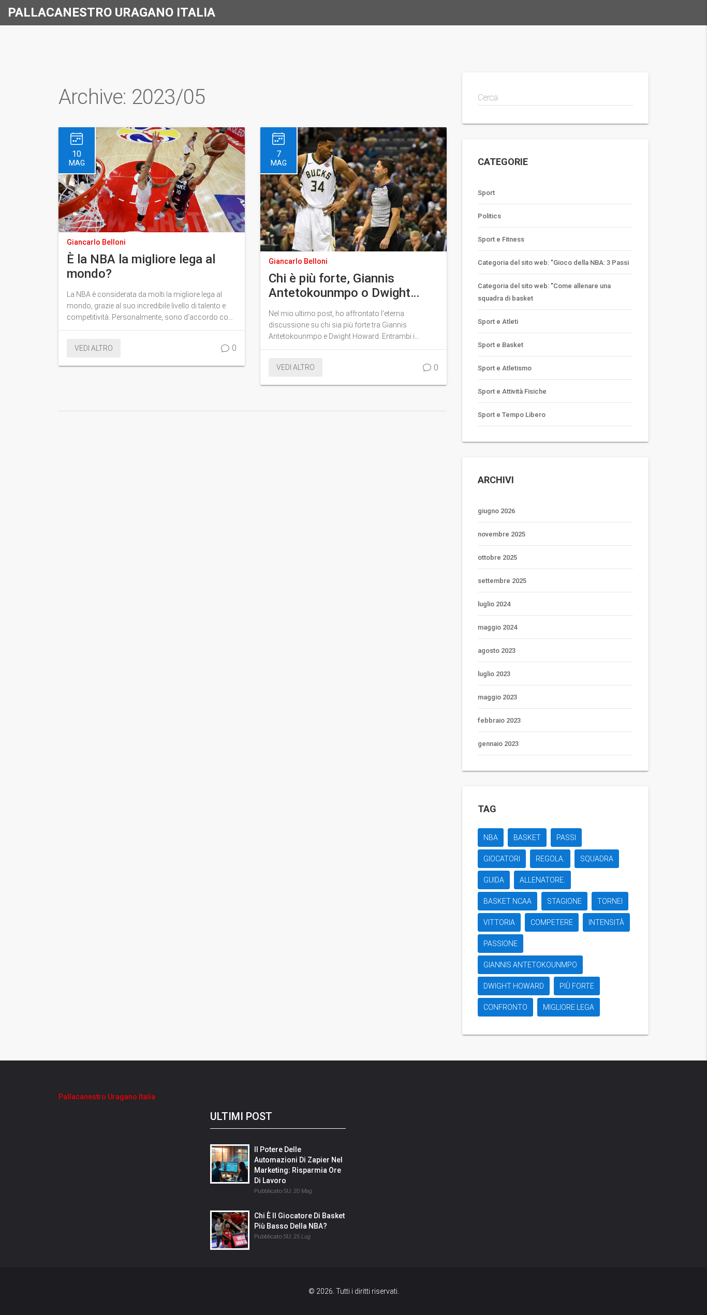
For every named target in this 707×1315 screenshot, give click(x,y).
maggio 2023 (497, 697)
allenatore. (542, 880)
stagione (564, 901)
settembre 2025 (502, 581)
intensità (606, 922)
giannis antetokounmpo (530, 965)
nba (490, 837)
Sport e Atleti (498, 321)
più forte (576, 986)
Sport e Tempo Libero (512, 415)
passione (500, 943)
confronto (505, 1007)
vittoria (499, 922)
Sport (486, 193)
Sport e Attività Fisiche (512, 391)
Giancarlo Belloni (96, 242)
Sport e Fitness (501, 239)
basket (527, 837)
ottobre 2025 (497, 557)
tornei (610, 901)
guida (493, 880)
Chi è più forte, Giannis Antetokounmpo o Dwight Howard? (339, 285)
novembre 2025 (501, 534)
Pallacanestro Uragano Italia (111, 12)
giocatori (501, 859)
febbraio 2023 (499, 720)
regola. (550, 859)
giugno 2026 (496, 511)
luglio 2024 (494, 604)
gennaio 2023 (498, 744)
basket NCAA (507, 901)
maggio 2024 (497, 627)
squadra (596, 859)
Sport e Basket (500, 345)
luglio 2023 (494, 674)
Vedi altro (94, 348)
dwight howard (513, 986)
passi (566, 837)
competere (552, 922)
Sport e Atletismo (505, 368)
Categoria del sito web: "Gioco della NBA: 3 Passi (553, 262)
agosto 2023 (496, 650)
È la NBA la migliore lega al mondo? (141, 266)
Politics (489, 216)
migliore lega (568, 1007)
